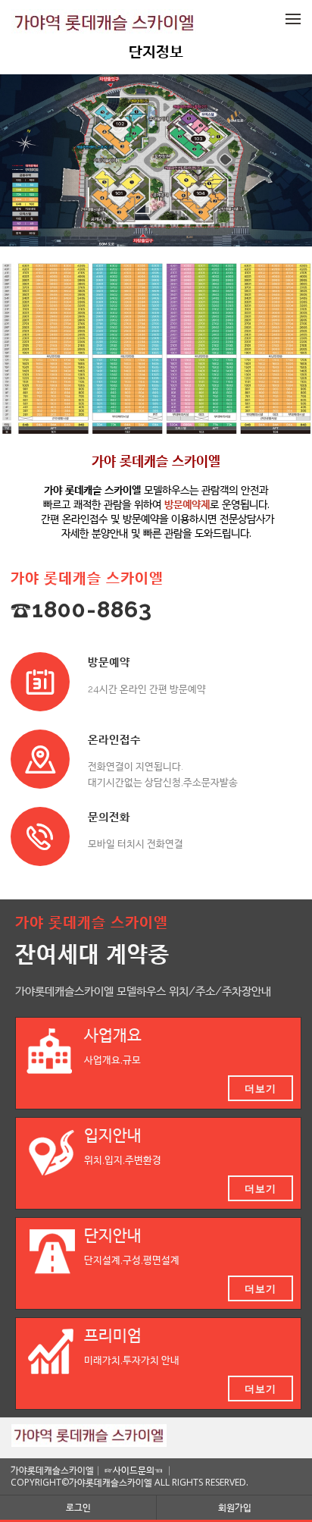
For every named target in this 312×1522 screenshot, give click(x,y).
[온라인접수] (40, 759)
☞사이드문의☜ (133, 1470)
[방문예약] (40, 681)
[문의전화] (40, 836)
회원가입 (234, 1507)
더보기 (260, 1088)
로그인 (78, 1507)
